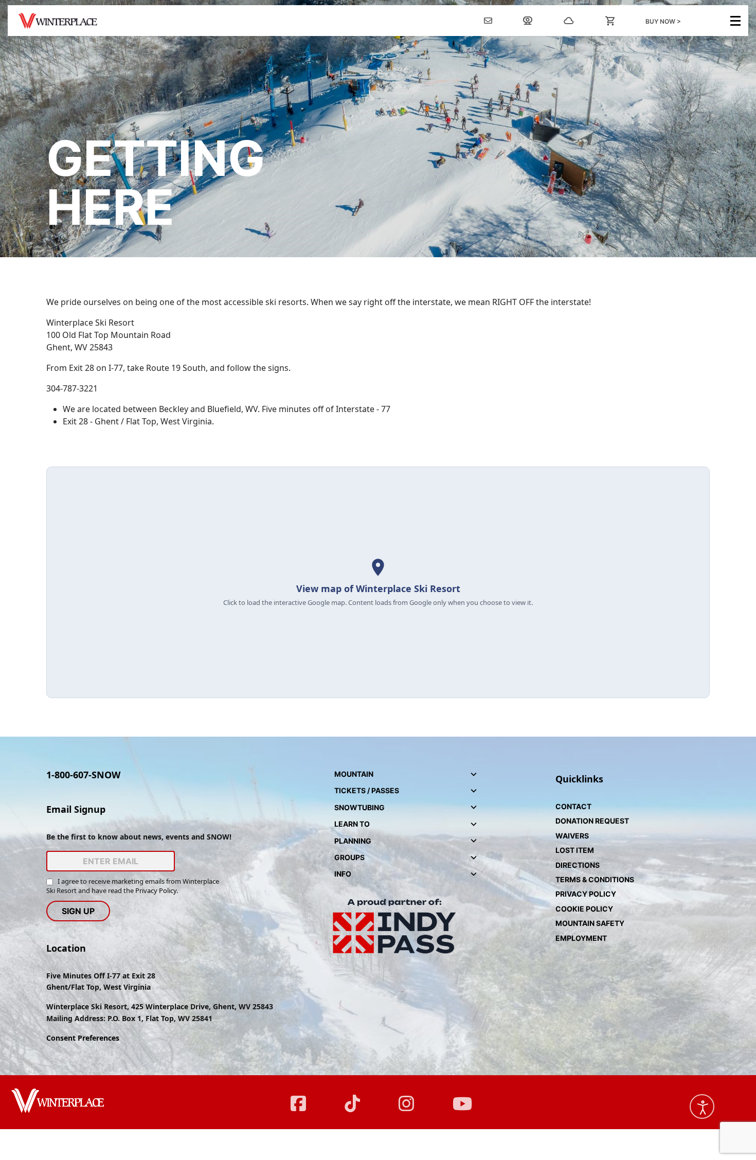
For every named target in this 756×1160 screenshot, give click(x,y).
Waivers (572, 835)
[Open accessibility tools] (702, 1106)
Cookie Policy (584, 908)
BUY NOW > (663, 21)
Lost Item (574, 850)
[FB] (297, 1097)
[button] (378, 582)
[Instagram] (405, 1097)
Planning (352, 840)
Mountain (353, 774)
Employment (581, 938)
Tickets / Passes (366, 790)
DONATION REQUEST (592, 820)
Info (342, 873)
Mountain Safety (589, 923)
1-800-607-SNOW (83, 775)
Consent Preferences (82, 1038)
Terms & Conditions (594, 879)
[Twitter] (351, 1097)
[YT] (459, 1097)
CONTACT (573, 806)
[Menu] (735, 20)
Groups (349, 857)
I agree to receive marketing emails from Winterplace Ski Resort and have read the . (132, 886)
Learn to (352, 823)
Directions (577, 865)
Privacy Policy (155, 890)
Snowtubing (359, 807)
